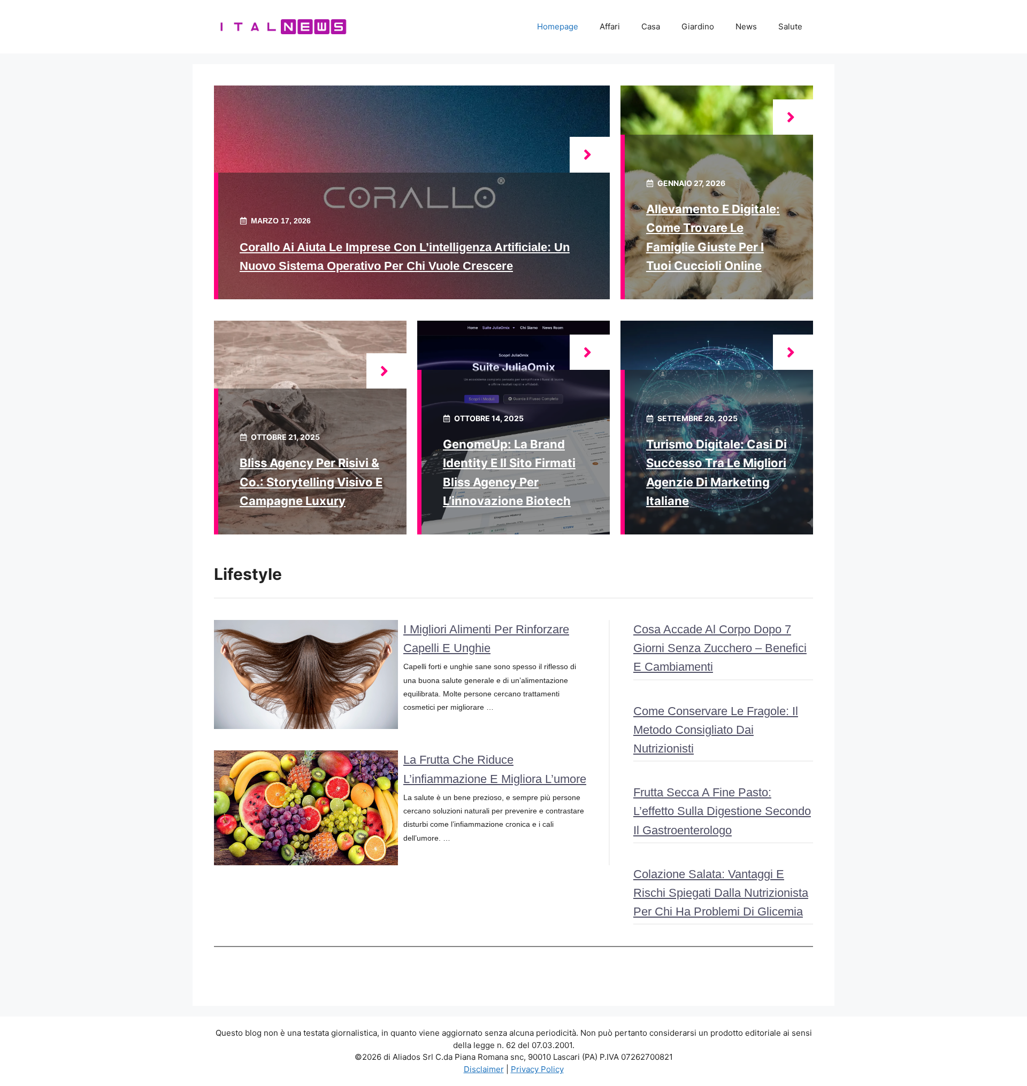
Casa (650, 26)
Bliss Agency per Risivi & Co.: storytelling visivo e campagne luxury (311, 481)
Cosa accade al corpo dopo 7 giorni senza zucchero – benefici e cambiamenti (720, 648)
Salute (790, 26)
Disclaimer (484, 1069)
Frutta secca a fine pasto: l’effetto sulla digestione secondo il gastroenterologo (722, 811)
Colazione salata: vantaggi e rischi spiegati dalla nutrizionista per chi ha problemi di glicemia (720, 892)
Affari (610, 26)
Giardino (697, 26)
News (746, 26)
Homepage (557, 26)
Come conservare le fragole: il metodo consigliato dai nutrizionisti (715, 729)
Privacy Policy (537, 1069)
